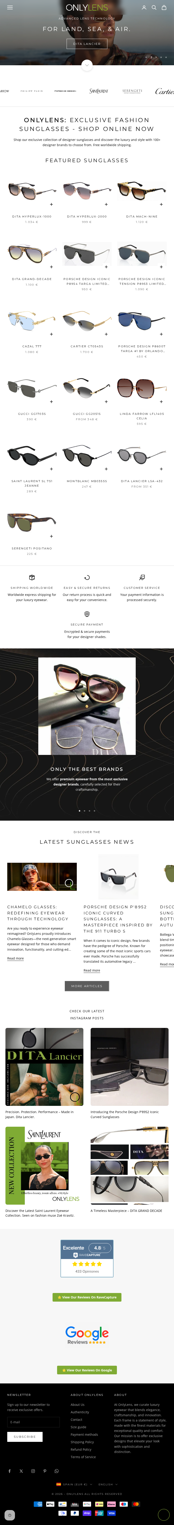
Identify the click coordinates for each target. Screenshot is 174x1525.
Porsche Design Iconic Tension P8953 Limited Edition (141, 281)
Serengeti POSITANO (32, 548)
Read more (15, 958)
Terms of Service (83, 1457)
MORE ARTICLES (86, 986)
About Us (78, 1404)
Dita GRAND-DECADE (32, 279)
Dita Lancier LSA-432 (142, 481)
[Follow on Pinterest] (45, 1471)
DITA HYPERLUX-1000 (32, 216)
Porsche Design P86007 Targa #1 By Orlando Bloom (141, 349)
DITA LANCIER (87, 44)
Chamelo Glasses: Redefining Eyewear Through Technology (38, 913)
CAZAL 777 (32, 346)
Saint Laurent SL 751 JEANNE (32, 483)
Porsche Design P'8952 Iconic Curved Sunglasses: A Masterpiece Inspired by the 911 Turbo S (118, 919)
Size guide (78, 1427)
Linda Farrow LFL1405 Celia (142, 416)
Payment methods (84, 1434)
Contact (76, 1419)
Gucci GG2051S (87, 414)
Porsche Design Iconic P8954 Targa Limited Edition (86, 281)
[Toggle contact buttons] (163, 1514)
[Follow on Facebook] (9, 1471)
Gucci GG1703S (32, 414)
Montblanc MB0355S (87, 481)
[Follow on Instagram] (33, 1471)
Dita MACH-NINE (142, 216)
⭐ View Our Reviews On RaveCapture (87, 1297)
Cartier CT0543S (87, 346)
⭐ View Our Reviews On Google (87, 1370)
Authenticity (80, 1412)
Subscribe (25, 1436)
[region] (87, 32)
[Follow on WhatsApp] (56, 1471)
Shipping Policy (82, 1442)
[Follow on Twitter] (21, 1471)
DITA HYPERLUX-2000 (87, 216)
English (106, 1484)
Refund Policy (81, 1449)
